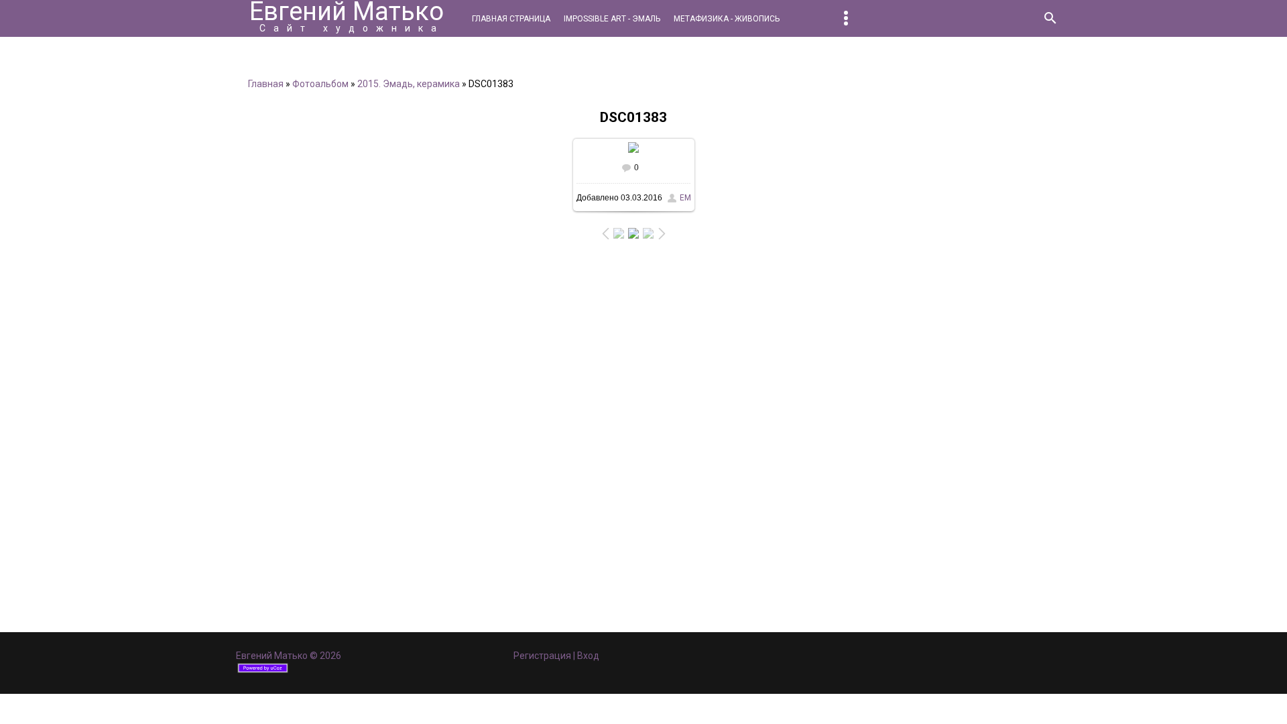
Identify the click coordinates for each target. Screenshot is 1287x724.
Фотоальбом (320, 83)
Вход (588, 655)
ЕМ (685, 197)
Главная (266, 83)
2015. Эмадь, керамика (408, 83)
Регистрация (542, 655)
